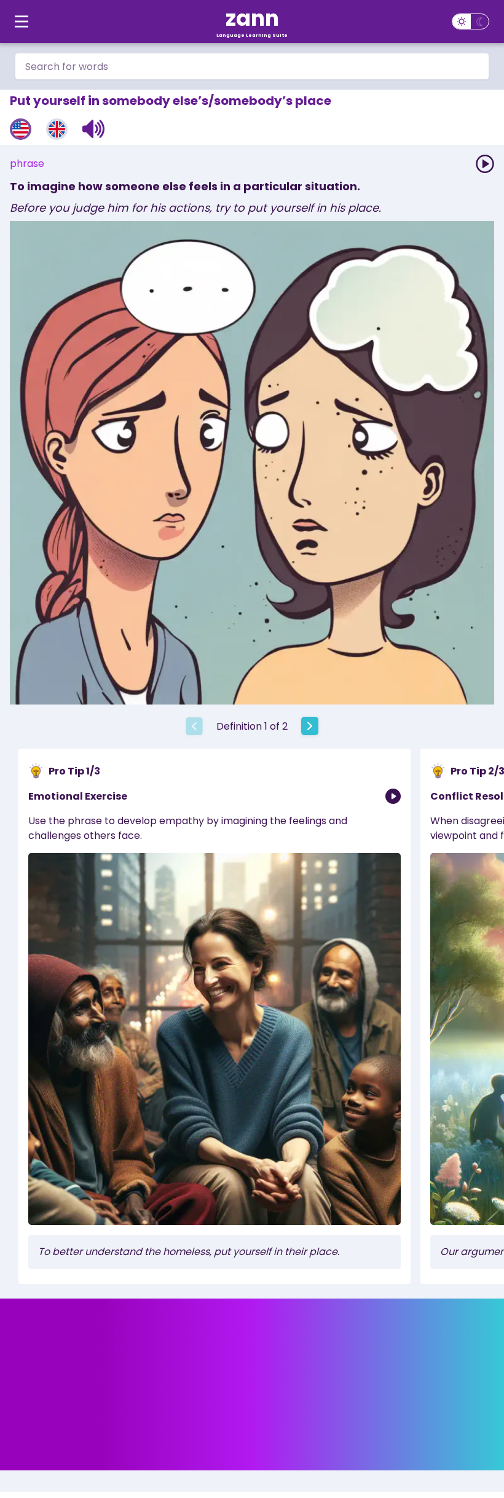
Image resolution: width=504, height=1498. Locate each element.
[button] (93, 129)
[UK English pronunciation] (57, 129)
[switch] (470, 21)
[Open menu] (21, 21)
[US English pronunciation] (20, 129)
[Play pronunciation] (485, 164)
